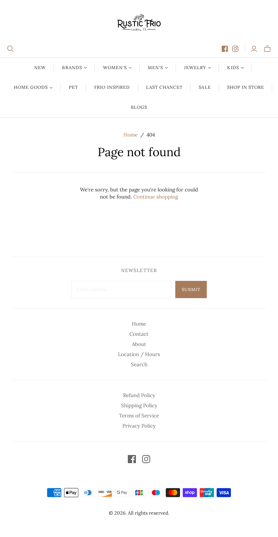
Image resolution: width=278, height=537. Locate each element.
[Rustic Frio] (139, 23)
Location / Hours (139, 354)
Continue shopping (155, 196)
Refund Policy (139, 395)
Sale (205, 87)
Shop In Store (245, 87)
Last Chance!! (164, 87)
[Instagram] (235, 49)
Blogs (139, 107)
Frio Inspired (112, 87)
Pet (73, 87)
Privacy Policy (139, 425)
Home (130, 134)
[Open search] (10, 48)
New (40, 67)
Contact (139, 334)
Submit (191, 289)
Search (139, 364)
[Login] (254, 49)
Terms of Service (139, 415)
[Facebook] (224, 49)
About (139, 344)
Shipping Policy (139, 405)
